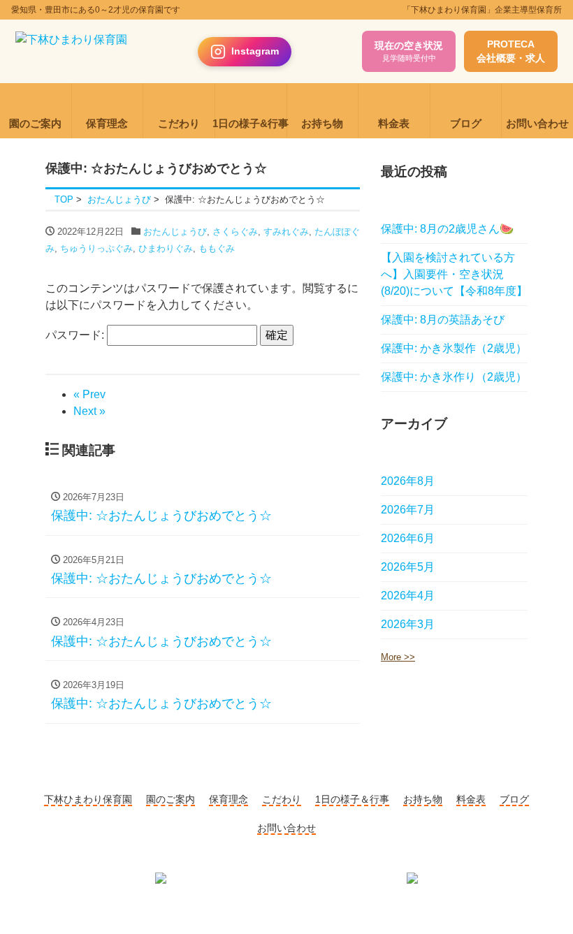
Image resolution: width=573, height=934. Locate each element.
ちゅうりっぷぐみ (96, 248)
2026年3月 (408, 624)
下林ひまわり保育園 (88, 799)
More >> (398, 657)
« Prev (89, 394)
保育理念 (228, 799)
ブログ (514, 799)
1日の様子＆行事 (352, 799)
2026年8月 (408, 481)
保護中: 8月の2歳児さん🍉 (447, 229)
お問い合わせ (286, 827)
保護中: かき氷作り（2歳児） (454, 377)
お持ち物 (422, 799)
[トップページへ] (71, 51)
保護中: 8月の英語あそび (443, 320)
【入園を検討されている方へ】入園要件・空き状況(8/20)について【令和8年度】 (454, 274)
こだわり (281, 799)
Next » (89, 411)
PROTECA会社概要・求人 (511, 51)
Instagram (255, 51)
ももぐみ (216, 248)
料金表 (471, 799)
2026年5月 (408, 567)
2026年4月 (408, 595)
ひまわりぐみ (165, 248)
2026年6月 (408, 538)
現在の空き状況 (409, 51)
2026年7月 (408, 510)
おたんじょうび (175, 231)
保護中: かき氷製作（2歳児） (454, 348)
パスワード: (76, 335)
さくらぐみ (235, 231)
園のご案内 (170, 799)
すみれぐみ (286, 231)
